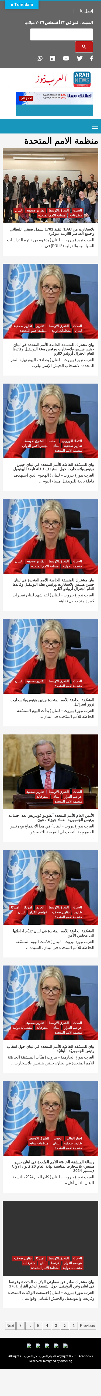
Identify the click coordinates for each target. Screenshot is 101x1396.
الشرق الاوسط (59, 210)
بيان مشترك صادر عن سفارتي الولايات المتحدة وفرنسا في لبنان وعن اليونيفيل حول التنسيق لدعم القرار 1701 (51, 1284)
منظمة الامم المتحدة (51, 215)
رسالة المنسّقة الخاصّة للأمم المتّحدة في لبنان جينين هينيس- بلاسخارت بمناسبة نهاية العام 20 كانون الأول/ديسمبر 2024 (53, 1166)
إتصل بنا (86, 10)
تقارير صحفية (35, 210)
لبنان (18, 210)
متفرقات (76, 215)
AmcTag (66, 1361)
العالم (40, 907)
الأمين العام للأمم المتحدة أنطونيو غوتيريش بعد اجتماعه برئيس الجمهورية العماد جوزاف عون (51, 817)
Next (10, 1325)
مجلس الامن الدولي (35, 446)
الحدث (77, 210)
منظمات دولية (61, 331)
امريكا (28, 907)
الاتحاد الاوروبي (72, 441)
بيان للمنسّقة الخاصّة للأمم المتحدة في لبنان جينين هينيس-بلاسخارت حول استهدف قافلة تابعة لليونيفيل (53, 466)
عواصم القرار (73, 797)
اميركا (15, 907)
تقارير (40, 326)
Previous (87, 1325)
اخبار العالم (74, 1138)
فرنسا (55, 1263)
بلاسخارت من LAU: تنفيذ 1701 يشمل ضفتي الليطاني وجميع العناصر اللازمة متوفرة (52, 231)
